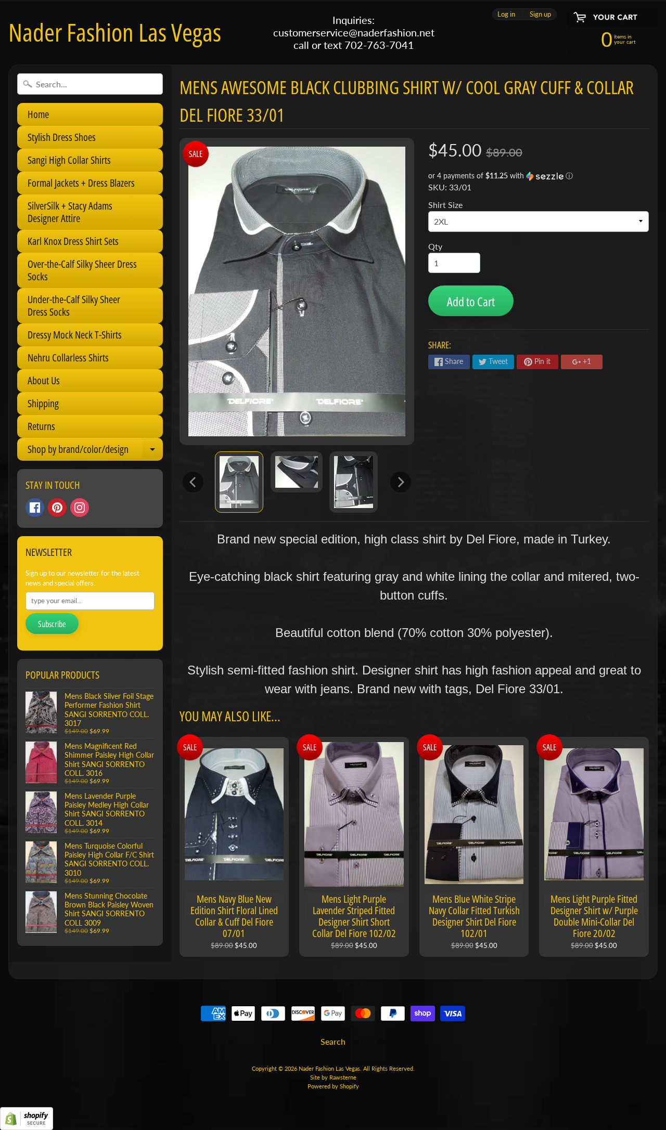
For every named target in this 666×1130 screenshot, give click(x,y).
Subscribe (52, 624)
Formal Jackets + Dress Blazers (81, 183)
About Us (44, 380)
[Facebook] (34, 507)
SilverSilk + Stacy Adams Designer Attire (70, 212)
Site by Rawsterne (333, 1077)
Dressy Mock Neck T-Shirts (75, 335)
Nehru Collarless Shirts (68, 357)
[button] (538, 176)
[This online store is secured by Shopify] (26, 1123)
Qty (435, 246)
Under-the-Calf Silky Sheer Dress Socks (74, 305)
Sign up (540, 14)
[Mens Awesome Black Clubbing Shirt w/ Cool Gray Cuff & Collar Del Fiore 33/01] (239, 482)
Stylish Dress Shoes (62, 137)
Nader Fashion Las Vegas (114, 32)
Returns (41, 426)
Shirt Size (445, 205)
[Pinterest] (57, 507)
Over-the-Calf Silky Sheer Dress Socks (82, 270)
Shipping (43, 403)
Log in (506, 14)
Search (333, 1041)
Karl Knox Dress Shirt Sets (73, 241)
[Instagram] (79, 507)
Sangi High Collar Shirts (69, 160)
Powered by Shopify (333, 1086)
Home (38, 114)
